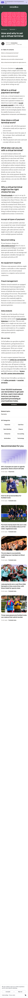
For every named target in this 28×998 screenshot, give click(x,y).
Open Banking (7, 429)
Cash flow (20, 424)
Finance (21, 429)
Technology (20, 438)
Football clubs (12, 500)
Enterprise (7, 433)
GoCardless (14, 43)
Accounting (20, 433)
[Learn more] (26, 2)
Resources (4, 29)
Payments (12, 29)
